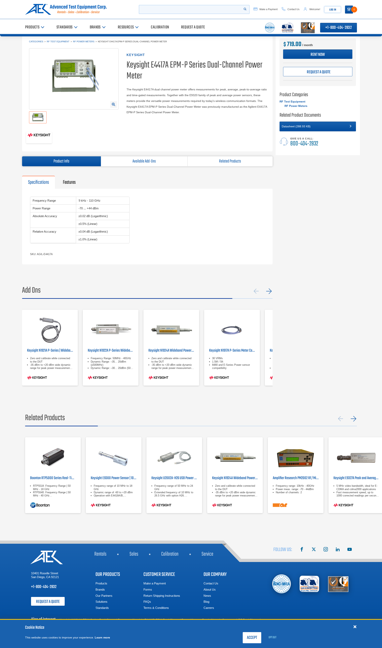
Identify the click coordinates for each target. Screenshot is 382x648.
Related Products (230, 161)
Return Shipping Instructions (161, 595)
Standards (102, 607)
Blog (206, 601)
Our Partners (104, 595)
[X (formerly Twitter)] (314, 550)
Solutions (101, 601)
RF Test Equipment (58, 41)
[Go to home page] (67, 9)
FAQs (147, 601)
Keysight (136, 55)
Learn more (102, 637)
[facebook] (302, 550)
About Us (210, 589)
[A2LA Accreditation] (309, 584)
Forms (147, 589)
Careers (209, 607)
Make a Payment (154, 583)
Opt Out (272, 637)
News (207, 595)
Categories (36, 41)
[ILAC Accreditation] (281, 584)
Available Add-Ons (144, 161)
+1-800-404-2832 (338, 27)
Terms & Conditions (156, 607)
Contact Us (211, 583)
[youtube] (349, 550)
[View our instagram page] (326, 550)
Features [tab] (69, 182)
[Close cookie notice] (355, 627)
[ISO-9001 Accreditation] (338, 584)
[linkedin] (337, 550)
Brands (100, 589)
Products (101, 583)
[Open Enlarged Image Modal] (113, 104)
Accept (252, 637)
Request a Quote (48, 601)
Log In (332, 10)
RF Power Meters (83, 41)
